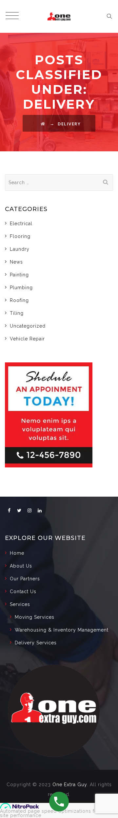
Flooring (20, 236)
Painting (19, 274)
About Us (21, 566)
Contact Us (23, 591)
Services (20, 604)
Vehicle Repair (27, 338)
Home (17, 553)
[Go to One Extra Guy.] (43, 124)
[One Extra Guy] (59, 16)
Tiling (17, 313)
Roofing (19, 300)
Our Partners (25, 578)
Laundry (20, 249)
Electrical (21, 223)
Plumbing (21, 287)
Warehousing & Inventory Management (61, 630)
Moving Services (34, 617)
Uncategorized (28, 326)
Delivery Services (36, 642)
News (16, 262)
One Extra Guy (69, 784)
